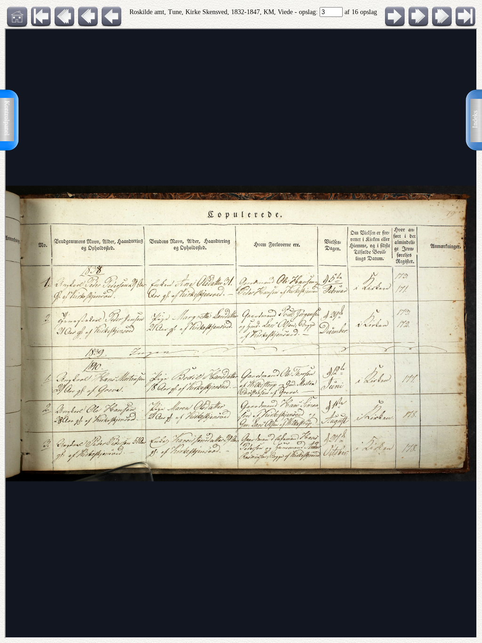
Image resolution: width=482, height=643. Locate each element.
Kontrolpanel (6, 118)
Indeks (475, 119)
